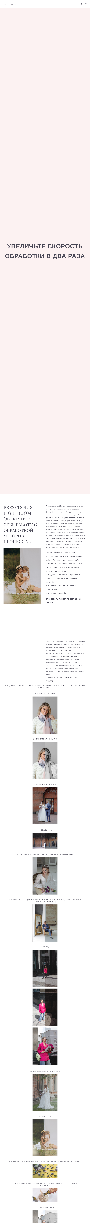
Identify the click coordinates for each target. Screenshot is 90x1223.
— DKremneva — (10, 4)
